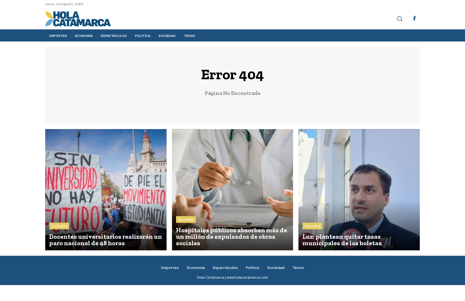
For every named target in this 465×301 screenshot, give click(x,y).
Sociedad (59, 226)
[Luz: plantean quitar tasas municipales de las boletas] (359, 190)
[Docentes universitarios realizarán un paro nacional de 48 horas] (106, 190)
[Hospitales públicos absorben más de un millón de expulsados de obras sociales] (232, 190)
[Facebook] (414, 18)
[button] (400, 19)
